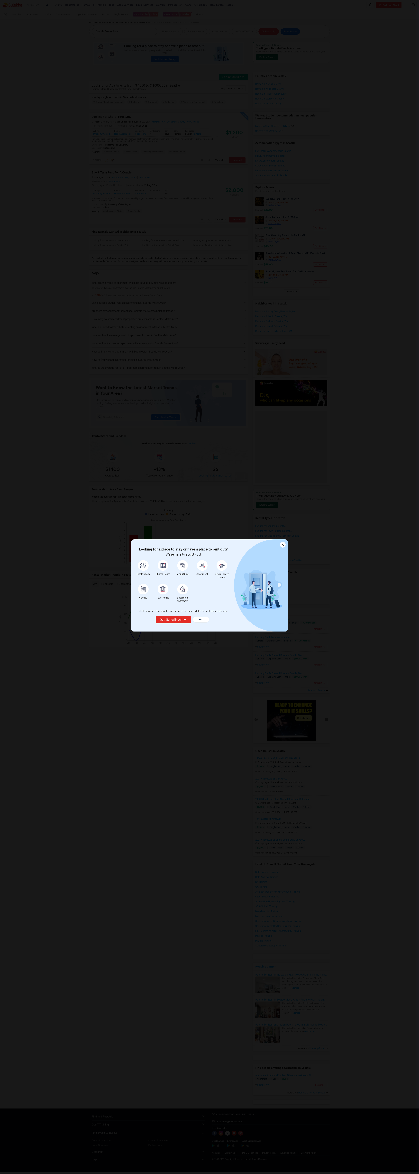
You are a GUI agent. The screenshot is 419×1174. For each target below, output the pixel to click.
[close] (283, 545)
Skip (201, 619)
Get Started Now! (171, 619)
